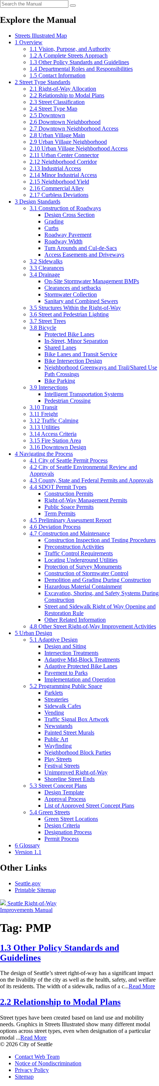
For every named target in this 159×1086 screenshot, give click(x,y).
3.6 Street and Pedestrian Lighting (69, 314)
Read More (142, 986)
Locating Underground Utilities (81, 560)
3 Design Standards (37, 201)
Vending (54, 712)
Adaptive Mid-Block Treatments (82, 659)
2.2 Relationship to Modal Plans (67, 95)
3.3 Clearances (47, 268)
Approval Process (65, 799)
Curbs (51, 228)
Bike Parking (59, 381)
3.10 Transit (43, 407)
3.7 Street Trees (48, 321)
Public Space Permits (69, 507)
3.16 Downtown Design (58, 447)
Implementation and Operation (79, 679)
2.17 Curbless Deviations (59, 195)
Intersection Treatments (71, 653)
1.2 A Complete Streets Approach (69, 55)
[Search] (73, 5)
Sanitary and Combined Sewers (81, 301)
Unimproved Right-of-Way (76, 772)
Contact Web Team (37, 1057)
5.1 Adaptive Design (54, 639)
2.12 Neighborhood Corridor (63, 162)
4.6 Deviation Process (55, 527)
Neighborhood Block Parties (77, 752)
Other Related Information (75, 620)
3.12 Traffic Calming (54, 420)
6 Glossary (27, 845)
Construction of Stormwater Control (86, 573)
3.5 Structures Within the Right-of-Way (75, 308)
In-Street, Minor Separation (76, 341)
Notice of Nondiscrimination (48, 1063)
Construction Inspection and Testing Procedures (100, 540)
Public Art (56, 739)
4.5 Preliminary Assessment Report (70, 520)
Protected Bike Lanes (69, 334)
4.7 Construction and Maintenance (70, 533)
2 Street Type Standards (42, 82)
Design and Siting (65, 646)
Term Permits (59, 513)
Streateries (56, 699)
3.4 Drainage (45, 274)
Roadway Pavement (67, 235)
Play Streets (58, 759)
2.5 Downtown (47, 115)
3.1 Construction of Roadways (65, 208)
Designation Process (68, 832)
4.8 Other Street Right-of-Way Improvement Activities (93, 626)
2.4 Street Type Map (53, 108)
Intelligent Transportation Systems (84, 394)
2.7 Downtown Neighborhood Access (74, 128)
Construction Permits (68, 493)
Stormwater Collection (70, 294)
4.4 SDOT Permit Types (58, 487)
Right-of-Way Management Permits (85, 500)
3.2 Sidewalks (46, 261)
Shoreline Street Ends (69, 779)
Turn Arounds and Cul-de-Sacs (80, 248)
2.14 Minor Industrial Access (63, 175)
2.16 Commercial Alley (57, 188)
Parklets (53, 693)
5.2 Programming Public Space (66, 686)
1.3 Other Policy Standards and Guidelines (79, 62)
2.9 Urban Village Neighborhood (68, 142)
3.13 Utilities (45, 427)
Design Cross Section (69, 215)
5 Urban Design (33, 633)
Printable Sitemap (35, 890)
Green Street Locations (71, 819)
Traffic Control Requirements (78, 553)
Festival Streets (62, 766)
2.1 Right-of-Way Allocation (63, 89)
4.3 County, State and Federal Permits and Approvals (91, 480)
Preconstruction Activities (74, 547)
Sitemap (24, 1076)
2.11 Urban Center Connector (64, 155)
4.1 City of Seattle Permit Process (69, 460)
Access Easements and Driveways (84, 254)
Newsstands (58, 726)
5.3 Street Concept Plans (58, 786)
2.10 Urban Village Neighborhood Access (79, 148)
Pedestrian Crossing (67, 401)
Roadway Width (63, 241)
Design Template (64, 792)
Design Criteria (62, 825)
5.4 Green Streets (50, 812)
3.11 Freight (44, 414)
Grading (54, 221)
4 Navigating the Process (44, 454)
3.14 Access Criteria (53, 434)
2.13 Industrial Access (55, 168)
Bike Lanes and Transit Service (80, 354)
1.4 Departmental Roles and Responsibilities (81, 69)
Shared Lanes (60, 347)
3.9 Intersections (49, 387)
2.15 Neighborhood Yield (59, 181)
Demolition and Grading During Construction (97, 580)
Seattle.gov (28, 883)
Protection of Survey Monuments (83, 566)
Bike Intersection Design (73, 361)
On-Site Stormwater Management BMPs (91, 281)
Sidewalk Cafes (62, 706)
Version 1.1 (28, 852)
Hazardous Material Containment (83, 586)
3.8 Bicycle (43, 328)
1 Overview (29, 42)
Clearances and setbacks (72, 288)
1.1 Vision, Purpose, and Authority (70, 49)
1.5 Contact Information (57, 75)
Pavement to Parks (66, 673)
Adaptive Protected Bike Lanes (80, 666)
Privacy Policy (32, 1070)
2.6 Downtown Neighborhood (65, 122)
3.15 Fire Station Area (55, 440)
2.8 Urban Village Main (57, 135)
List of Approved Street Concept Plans (89, 805)
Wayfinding (58, 746)
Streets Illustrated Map (41, 35)
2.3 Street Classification (57, 102)
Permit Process (61, 839)
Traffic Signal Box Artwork (76, 719)
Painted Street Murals (69, 732)
